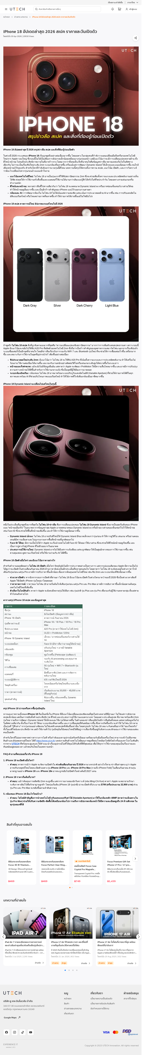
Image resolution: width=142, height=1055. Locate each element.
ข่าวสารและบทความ (73, 1008)
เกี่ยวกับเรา (69, 1013)
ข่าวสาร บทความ (21, 17)
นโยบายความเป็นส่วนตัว (101, 998)
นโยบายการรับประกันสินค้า (103, 1003)
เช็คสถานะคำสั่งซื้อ (115, 2)
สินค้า (66, 1003)
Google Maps (10, 1017)
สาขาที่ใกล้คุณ (130, 998)
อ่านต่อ (38, 962)
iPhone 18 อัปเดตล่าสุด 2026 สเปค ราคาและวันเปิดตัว (53, 17)
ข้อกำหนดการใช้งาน (100, 1008)
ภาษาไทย (131, 2)
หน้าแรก (6, 16)
